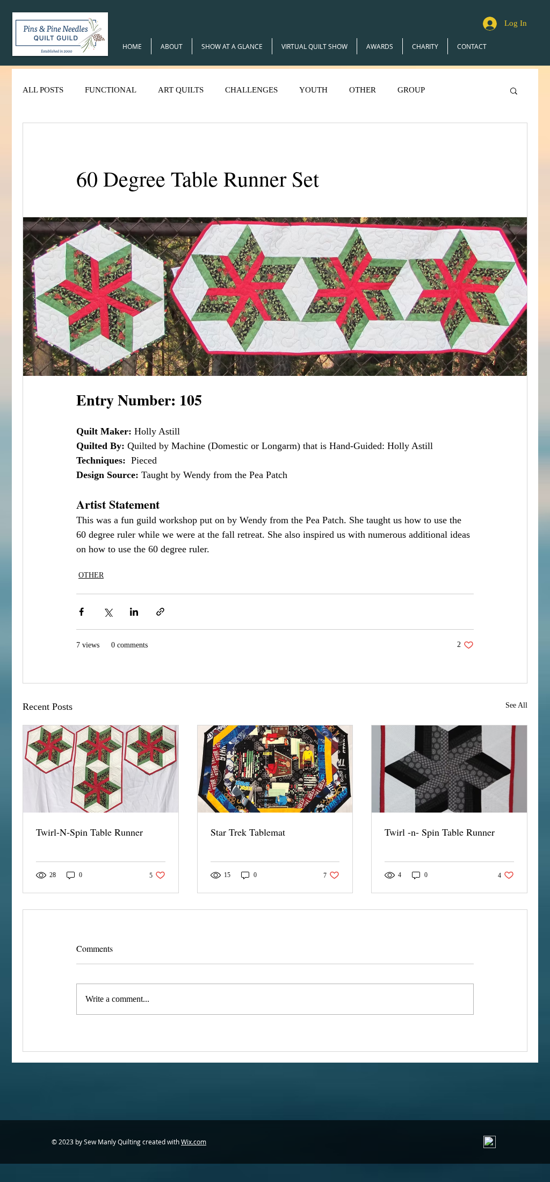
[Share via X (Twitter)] (108, 612)
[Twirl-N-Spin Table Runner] (100, 769)
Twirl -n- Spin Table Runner (440, 831)
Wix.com (193, 1141)
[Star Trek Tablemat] (275, 769)
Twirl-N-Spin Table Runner (89, 831)
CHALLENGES (251, 90)
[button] (514, 90)
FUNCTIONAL (110, 90)
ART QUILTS (181, 90)
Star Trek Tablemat (248, 831)
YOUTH (313, 90)
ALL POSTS (43, 90)
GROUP (411, 90)
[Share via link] (160, 612)
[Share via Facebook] (81, 612)
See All (516, 705)
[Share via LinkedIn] (134, 612)
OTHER (362, 90)
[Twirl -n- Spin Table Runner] (449, 769)
